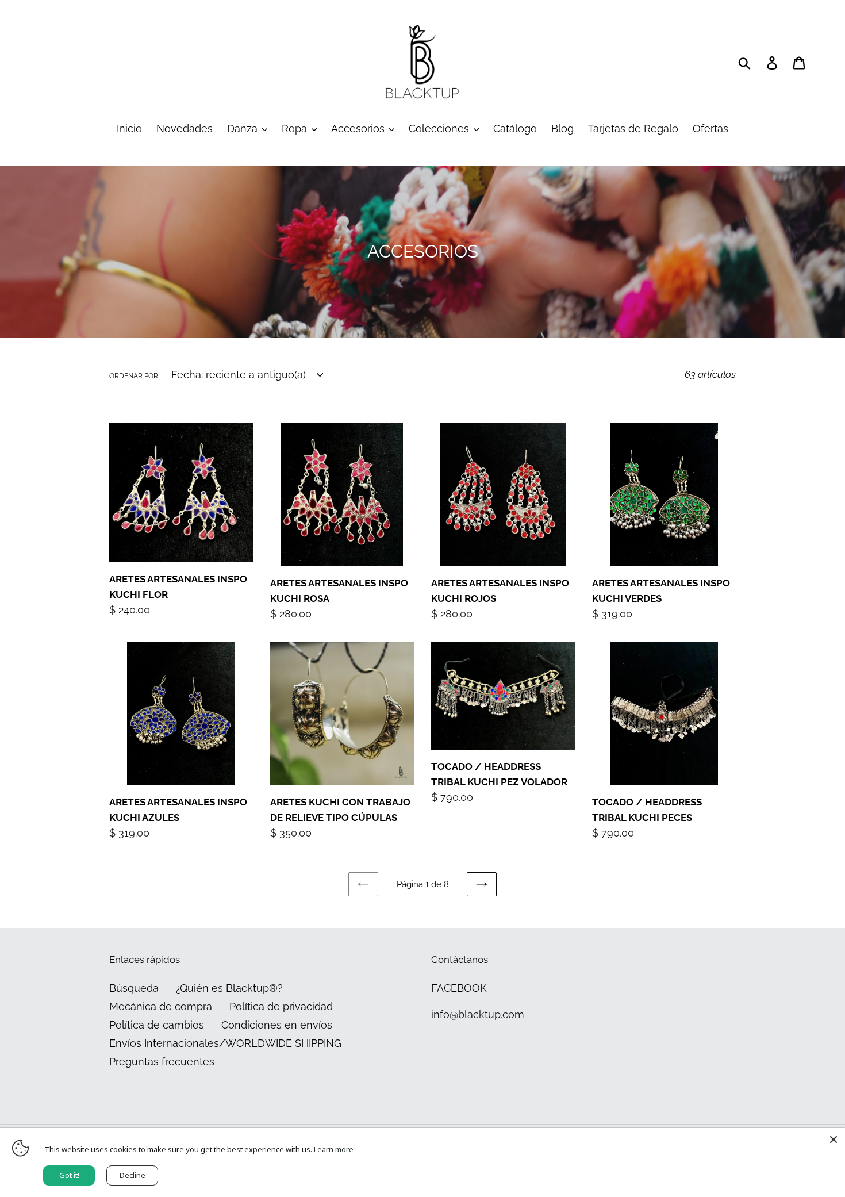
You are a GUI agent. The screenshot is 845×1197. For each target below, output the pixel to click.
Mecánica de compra (160, 1006)
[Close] (833, 1139)
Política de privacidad (281, 1006)
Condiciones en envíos (276, 1025)
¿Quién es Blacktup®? (229, 988)
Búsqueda (134, 988)
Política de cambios (156, 1025)
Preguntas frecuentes (161, 1062)
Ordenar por (133, 376)
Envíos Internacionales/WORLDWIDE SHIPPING (225, 1043)
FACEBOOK (459, 988)
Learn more (334, 1149)
